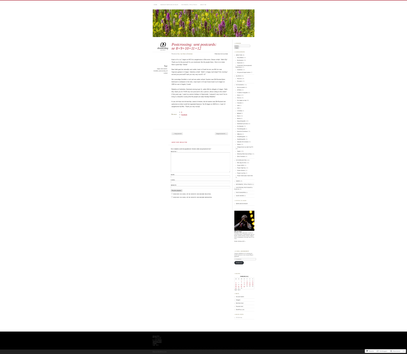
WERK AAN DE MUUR (242, 203)
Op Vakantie (240, 126)
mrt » (239, 289)
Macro (238, 116)
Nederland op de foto (242, 123)
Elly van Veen (182, 54)
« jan (235, 289)
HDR (238, 105)
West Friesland (241, 156)
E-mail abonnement (242, 251)
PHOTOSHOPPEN (241, 192)
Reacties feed (239, 306)
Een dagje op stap (241, 100)
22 (241, 286)
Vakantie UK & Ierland (242, 141)
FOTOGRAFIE (240, 84)
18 (249, 284)
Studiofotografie (241, 139)
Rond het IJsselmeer (242, 131)
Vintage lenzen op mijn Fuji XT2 (245, 147)
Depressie (239, 62)
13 (236, 284)
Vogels (238, 151)
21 (238, 286)
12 (252, 282)
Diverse (239, 97)
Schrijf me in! (239, 262)
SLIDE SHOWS (240, 195)
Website (173, 185)
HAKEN (238, 181)
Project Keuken (241, 170)
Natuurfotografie (241, 121)
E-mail (173, 179)
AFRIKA (239, 90)
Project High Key (241, 168)
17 (247, 284)
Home (155, 4)
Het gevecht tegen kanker (243, 72)
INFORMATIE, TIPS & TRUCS (244, 184)
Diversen (190, 54)
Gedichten (239, 69)
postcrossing (162, 70)
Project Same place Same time (245, 175)
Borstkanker (240, 60)
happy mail (160, 68)
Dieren (238, 95)
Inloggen (238, 300)
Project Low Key (241, 173)
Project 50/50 (240, 165)
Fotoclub (239, 103)
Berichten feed (239, 303)
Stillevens (239, 134)
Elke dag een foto (241, 162)
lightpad (239, 113)
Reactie (174, 151)
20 (236, 286)
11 (249, 282)
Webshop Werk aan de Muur (169, 4)
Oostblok (155, 70)
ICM (238, 108)
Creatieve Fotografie (242, 92)
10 (247, 282)
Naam (172, 174)
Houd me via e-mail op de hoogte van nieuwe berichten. (192, 197)
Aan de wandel (241, 87)
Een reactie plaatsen (221, 54)
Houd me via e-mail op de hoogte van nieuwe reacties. (192, 194)
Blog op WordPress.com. (160, 352)
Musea (239, 118)
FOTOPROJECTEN (241, 160)
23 (244, 286)
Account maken (240, 296)
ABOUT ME (203, 4)
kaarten (165, 68)
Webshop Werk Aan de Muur (244, 154)
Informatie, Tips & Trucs (189, 4)
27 (236, 288)
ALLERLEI (238, 76)
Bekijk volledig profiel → (240, 241)
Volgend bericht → (221, 133)
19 (252, 284)
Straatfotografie (241, 136)
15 (241, 284)
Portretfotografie (241, 128)
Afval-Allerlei (240, 57)
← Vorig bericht (177, 133)
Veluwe (239, 144)
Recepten (239, 81)
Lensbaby (239, 110)
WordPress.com (240, 309)
